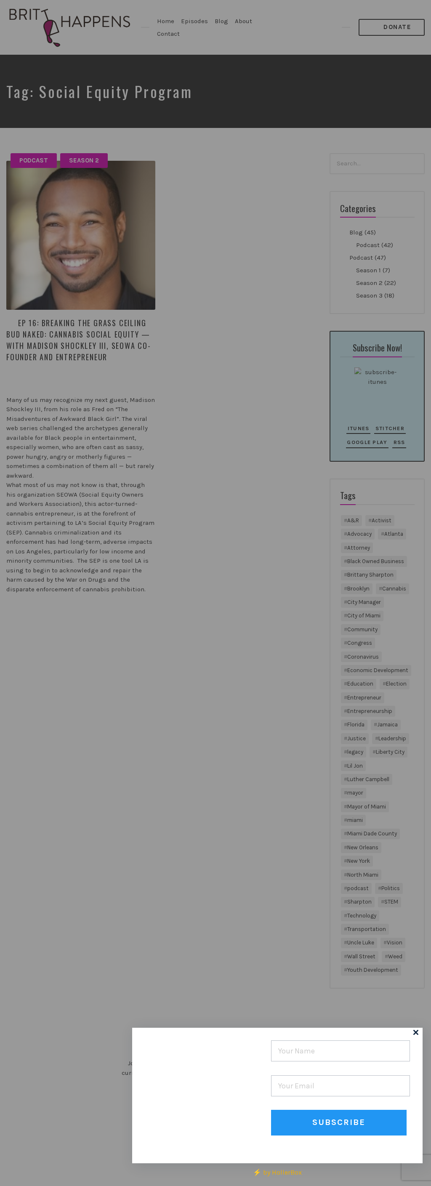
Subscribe (338, 1122)
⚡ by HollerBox (277, 1172)
